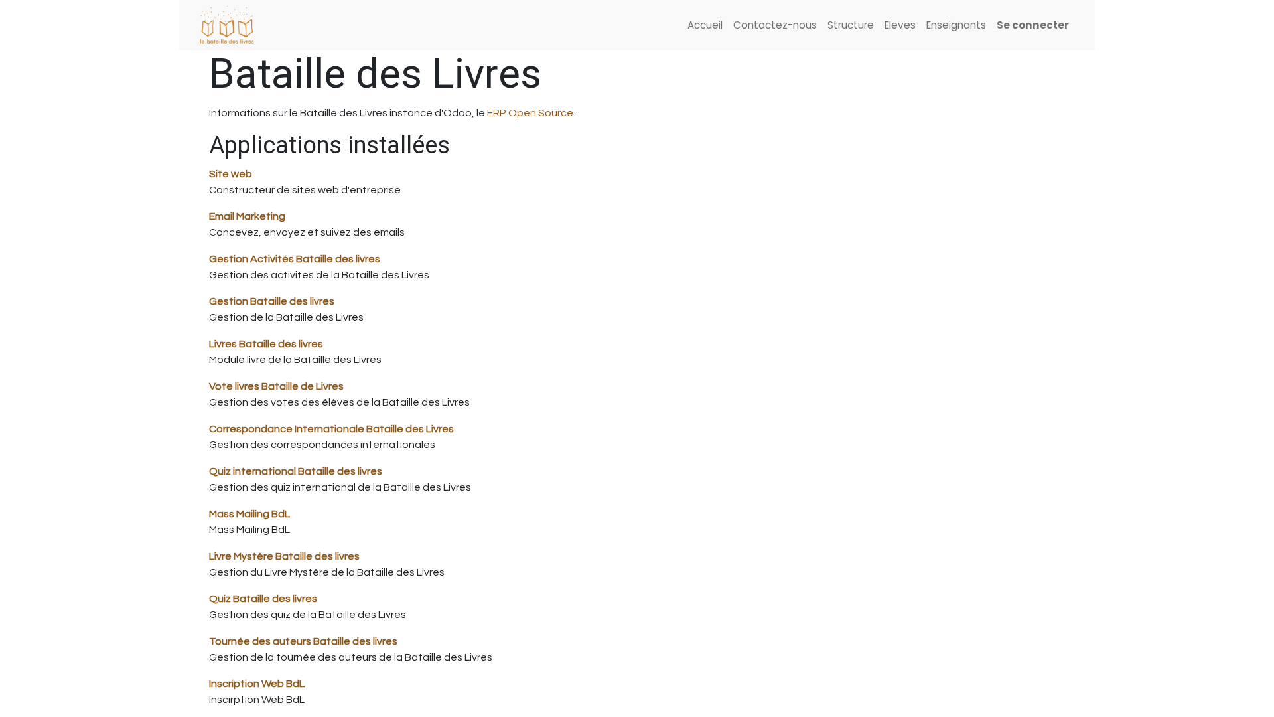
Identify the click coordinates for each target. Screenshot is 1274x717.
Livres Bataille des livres (266, 344)
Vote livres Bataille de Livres (276, 386)
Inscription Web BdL (257, 683)
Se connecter (1033, 25)
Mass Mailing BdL (249, 514)
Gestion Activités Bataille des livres (294, 259)
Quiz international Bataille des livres (295, 471)
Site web (230, 174)
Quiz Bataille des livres (263, 599)
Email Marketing (247, 216)
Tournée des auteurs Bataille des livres (303, 641)
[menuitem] (705, 26)
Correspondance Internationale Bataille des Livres (331, 429)
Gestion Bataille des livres (271, 301)
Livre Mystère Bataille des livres (284, 556)
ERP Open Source (530, 113)
